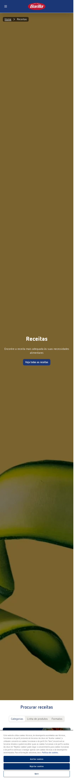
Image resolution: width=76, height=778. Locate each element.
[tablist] (37, 719)
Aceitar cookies (36, 759)
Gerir (37, 774)
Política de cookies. (50, 752)
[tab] (17, 719)
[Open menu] (5, 6)
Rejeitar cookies (37, 766)
